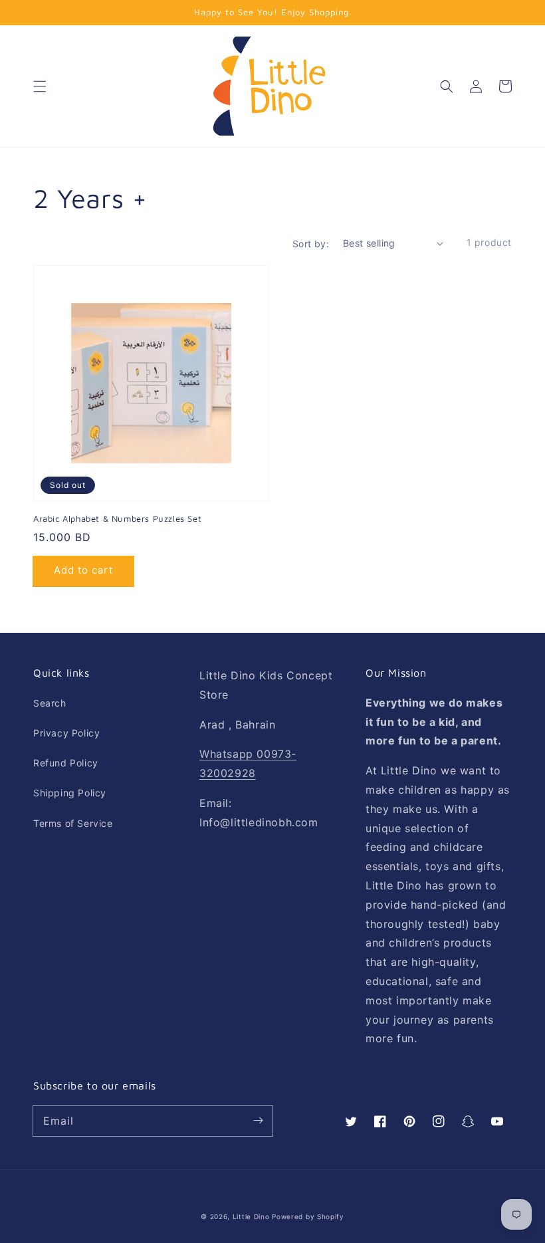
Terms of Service (73, 823)
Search (49, 703)
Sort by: (310, 243)
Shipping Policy (69, 792)
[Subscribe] (257, 1120)
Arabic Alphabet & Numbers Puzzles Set (117, 518)
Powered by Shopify (308, 1216)
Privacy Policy (66, 732)
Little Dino (251, 1216)
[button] (39, 86)
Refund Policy (65, 762)
